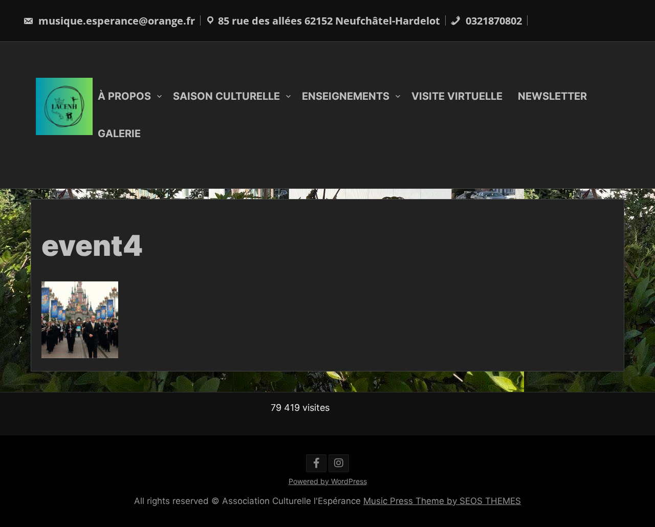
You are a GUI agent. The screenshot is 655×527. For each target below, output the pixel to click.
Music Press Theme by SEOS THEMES (442, 501)
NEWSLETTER (552, 96)
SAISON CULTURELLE (226, 96)
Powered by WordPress (328, 481)
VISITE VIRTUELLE (457, 96)
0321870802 (492, 21)
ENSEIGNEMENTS (345, 96)
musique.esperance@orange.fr (115, 21)
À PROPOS (124, 96)
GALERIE (119, 133)
